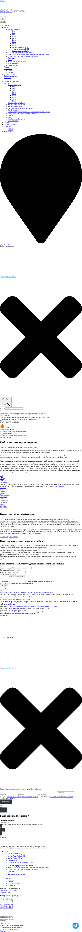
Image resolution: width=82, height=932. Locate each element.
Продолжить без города (8, 276)
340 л (14, 45)
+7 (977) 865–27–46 (6, 904)
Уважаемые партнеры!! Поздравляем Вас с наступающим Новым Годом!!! (33, 606)
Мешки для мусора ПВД (20, 47)
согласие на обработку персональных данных (22, 797)
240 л (14, 42)
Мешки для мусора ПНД (20, 49)
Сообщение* (4, 581)
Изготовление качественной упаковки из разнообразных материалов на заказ (26, 592)
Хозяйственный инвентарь (17, 61)
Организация (4, 570)
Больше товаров (5, 437)
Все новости (10, 605)
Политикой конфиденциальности (61, 797)
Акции (6, 67)
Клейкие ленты (13, 63)
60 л (13, 34)
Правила (3, 931)
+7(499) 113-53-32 (6, 12)
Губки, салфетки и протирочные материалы (23, 56)
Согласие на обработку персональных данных (18, 583)
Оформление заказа (10, 76)
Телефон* (3, 572)
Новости (11, 70)
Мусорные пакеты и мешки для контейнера (15, 599)
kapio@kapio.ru (16, 896)
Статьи (10, 72)
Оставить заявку (59, 486)
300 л (14, 43)
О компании (8, 69)
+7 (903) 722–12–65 (6, 908)
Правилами (14, 798)
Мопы (10, 60)
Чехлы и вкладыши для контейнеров (20, 862)
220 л (14, 40)
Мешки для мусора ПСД (20, 51)
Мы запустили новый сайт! (17, 610)
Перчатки (11, 58)
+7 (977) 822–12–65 (6, 906)
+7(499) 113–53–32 (6, 899)
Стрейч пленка (13, 65)
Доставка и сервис (10, 74)
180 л (14, 38)
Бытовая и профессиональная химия (20, 52)
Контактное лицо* (6, 568)
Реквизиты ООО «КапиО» (9, 890)
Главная (6, 25)
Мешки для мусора (14, 29)
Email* (2, 574)
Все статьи (8, 589)
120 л (14, 36)
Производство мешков (11, 81)
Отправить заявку (17, 10)
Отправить (4, 585)
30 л (13, 31)
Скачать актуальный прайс (9, 537)
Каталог (7, 27)
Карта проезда (5, 892)
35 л (13, 33)
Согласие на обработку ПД (9, 929)
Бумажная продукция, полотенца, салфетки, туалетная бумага (29, 54)
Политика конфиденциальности (11, 927)
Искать (2, 408)
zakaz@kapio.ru (5, 10)
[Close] (3, 809)
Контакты (7, 78)
